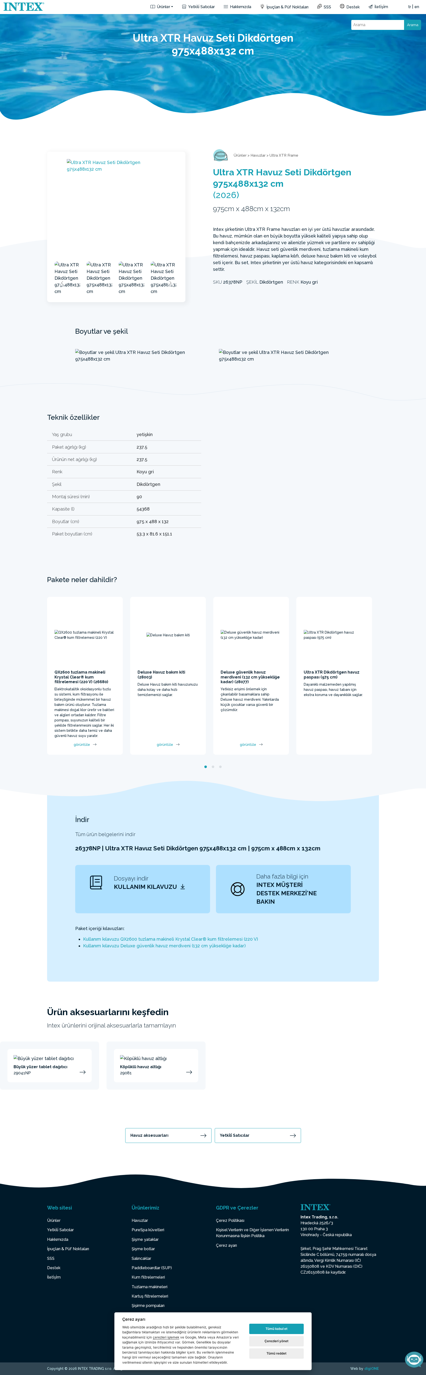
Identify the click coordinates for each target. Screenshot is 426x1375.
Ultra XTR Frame (283, 155)
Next (170, 283)
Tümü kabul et (276, 1329)
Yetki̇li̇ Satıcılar (201, 6)
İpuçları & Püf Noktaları (287, 7)
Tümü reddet (276, 1353)
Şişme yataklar (145, 1239)
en (416, 6)
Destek (352, 7)
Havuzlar (258, 155)
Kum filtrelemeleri (148, 1277)
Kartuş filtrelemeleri (150, 1296)
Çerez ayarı (226, 1245)
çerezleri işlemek (166, 1337)
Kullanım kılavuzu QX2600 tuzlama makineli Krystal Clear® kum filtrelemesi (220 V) (170, 939)
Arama (412, 25)
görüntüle (82, 745)
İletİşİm (380, 6)
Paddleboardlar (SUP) (152, 1267)
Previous (62, 283)
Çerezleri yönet (276, 1341)
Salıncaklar (141, 1258)
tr (409, 6)
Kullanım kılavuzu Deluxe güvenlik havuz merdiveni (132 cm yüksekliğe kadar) (164, 945)
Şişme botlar (143, 1249)
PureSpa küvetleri (148, 1230)
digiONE (371, 1369)
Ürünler (163, 6)
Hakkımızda (240, 6)
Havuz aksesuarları (149, 1135)
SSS (327, 7)
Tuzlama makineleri (149, 1286)
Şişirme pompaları (148, 1305)
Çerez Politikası (230, 1220)
